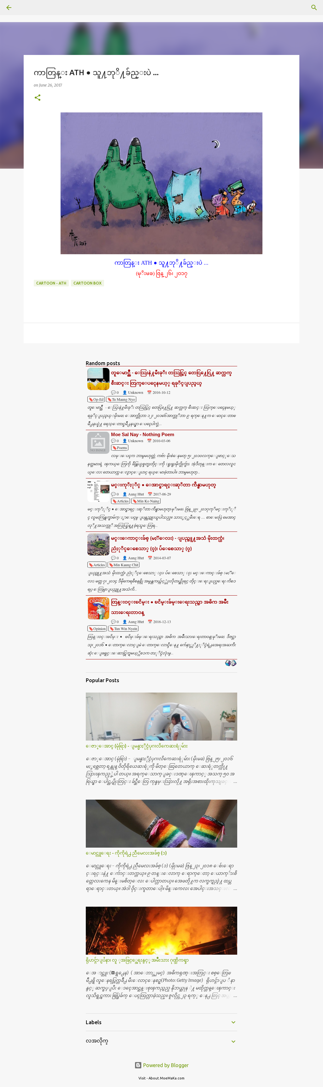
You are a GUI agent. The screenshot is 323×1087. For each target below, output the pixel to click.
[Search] (26, 7)
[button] (37, 98)
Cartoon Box (87, 283)
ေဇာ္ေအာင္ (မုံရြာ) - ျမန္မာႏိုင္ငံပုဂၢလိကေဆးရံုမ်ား (137, 745)
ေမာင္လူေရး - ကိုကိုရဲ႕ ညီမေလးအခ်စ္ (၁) (126, 853)
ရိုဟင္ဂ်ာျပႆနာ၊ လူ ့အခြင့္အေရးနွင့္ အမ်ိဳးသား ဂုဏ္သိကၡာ (137, 960)
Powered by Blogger (165, 1065)
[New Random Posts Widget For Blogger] (230, 663)
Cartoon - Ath (51, 283)
